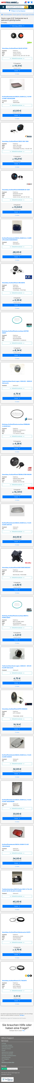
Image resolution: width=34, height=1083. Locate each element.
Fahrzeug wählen (17, 26)
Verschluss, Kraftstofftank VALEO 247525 (14, 48)
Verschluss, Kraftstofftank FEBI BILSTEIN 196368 (17, 474)
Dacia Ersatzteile (8, 14)
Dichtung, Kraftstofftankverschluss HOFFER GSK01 (15, 332)
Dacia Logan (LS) (17, 14)
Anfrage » (22, 1015)
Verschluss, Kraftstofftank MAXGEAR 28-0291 (16, 189)
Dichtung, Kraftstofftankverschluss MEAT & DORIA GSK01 (15, 616)
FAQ (23, 1030)
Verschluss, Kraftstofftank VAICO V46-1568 (15, 141)
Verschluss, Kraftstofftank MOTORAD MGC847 (16, 567)
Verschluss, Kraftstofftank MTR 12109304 (14, 709)
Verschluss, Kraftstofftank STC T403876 (14, 980)
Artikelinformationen (17, 58)
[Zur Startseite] (2, 14)
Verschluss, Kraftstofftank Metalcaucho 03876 (16, 932)
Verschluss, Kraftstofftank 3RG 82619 (13, 282)
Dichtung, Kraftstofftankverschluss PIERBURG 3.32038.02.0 (16, 425)
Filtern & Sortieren (17, 11)
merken (17, 74)
